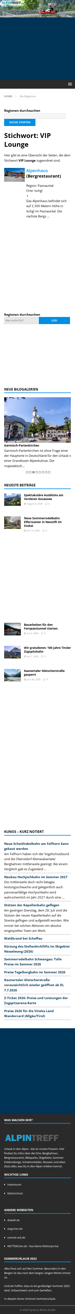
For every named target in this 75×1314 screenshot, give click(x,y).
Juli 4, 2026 (32, 633)
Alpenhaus (37, 170)
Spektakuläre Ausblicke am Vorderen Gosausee (43, 497)
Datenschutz (15, 1193)
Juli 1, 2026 (32, 656)
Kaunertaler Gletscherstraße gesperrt (44, 672)
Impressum (14, 1184)
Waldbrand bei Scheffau (23, 938)
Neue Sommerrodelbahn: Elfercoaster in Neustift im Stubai (43, 522)
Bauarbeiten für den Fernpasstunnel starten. (41, 626)
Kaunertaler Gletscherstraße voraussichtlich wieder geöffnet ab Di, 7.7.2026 (34, 985)
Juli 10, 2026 (33, 530)
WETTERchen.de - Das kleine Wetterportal (32, 1246)
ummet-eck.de (16, 1237)
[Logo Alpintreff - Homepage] (31, 1144)
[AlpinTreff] (37, 15)
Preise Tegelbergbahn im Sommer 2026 (34, 972)
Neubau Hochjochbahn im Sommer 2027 (36, 877)
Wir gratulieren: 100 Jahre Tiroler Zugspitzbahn (47, 649)
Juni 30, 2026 (33, 679)
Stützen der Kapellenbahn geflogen (31, 905)
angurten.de (14, 1229)
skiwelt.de (13, 1220)
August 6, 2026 (34, 503)
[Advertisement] (39, 48)
